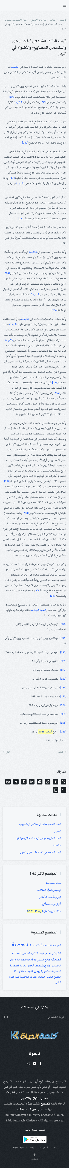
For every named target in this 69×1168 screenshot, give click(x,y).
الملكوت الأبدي (52, 965)
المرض (49, 977)
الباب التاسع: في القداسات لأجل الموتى (40, 852)
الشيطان (56, 953)
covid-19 (31, 959)
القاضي (25, 977)
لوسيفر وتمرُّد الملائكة (49, 890)
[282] (21, 218)
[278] (12, 97)
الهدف (42, 1147)
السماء (16, 953)
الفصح (57, 977)
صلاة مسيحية (53, 883)
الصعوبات (55, 971)
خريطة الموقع (18, 1147)
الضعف (55, 959)
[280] (25, 143)
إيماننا (32, 1147)
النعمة (41, 976)
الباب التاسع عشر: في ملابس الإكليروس (40, 824)
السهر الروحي (41, 971)
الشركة (33, 977)
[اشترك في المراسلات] (6, 1017)
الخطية (20, 944)
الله (37, 590)
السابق (60, 751)
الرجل (13, 959)
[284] (54, 310)
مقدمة (57, 845)
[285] (55, 382)
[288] (26, 513)
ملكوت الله (19, 971)
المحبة (46, 945)
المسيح (45, 1103)
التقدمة (53, 1147)
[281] (12, 178)
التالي (8, 751)
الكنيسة (15, 67)
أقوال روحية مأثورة (51, 904)
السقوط (39, 965)
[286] (57, 393)
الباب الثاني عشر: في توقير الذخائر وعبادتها (38, 838)
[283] (7, 273)
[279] (44, 102)
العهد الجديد (38, 610)
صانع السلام (43, 959)
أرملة (18, 977)
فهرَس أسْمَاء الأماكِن (50, 897)
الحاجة (47, 953)
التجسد (56, 945)
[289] (53, 596)
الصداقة (21, 959)
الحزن (30, 965)
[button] (64, 5)
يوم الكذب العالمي (32, 953)
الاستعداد (34, 945)
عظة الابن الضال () (44, 911)
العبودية (14, 965)
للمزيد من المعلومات (30, 1109)
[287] (7, 481)
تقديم (57, 831)
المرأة (11, 977)
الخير (58, 982)
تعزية (22, 965)
